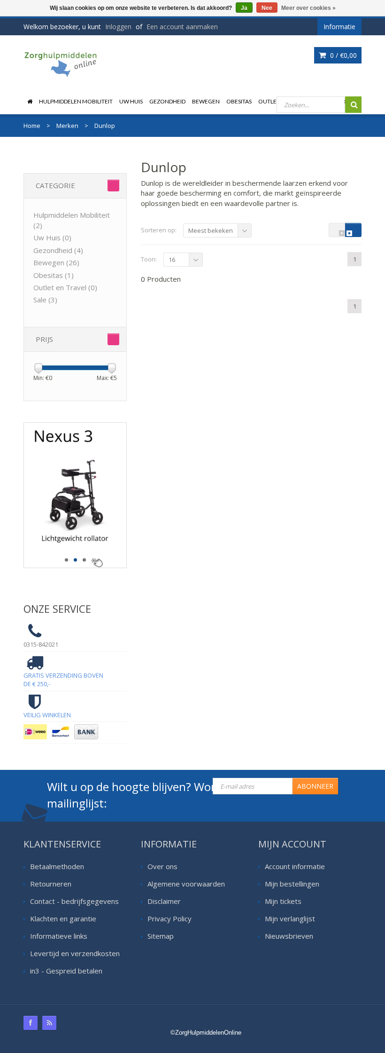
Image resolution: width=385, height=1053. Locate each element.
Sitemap (160, 936)
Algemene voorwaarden (186, 883)
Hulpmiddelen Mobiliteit (76, 101)
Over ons (162, 866)
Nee (267, 8)
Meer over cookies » (308, 8)
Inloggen (118, 26)
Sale (45, 299)
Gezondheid (167, 101)
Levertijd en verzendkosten (75, 953)
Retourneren (50, 883)
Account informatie (295, 866)
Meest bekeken (210, 230)
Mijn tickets (283, 901)
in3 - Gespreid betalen (66, 970)
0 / (342, 55)
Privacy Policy (169, 918)
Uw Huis (131, 101)
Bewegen (206, 101)
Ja (244, 8)
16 (172, 259)
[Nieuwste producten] (49, 1023)
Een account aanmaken (182, 26)
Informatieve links (58, 936)
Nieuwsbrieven (289, 936)
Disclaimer (164, 901)
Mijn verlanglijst (290, 918)
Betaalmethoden (57, 866)
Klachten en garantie (63, 918)
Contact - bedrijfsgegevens (74, 901)
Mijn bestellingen (292, 883)
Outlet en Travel (65, 287)
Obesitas (239, 101)
